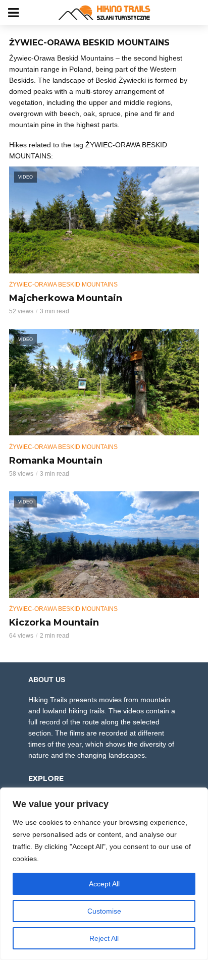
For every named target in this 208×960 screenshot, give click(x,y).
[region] (104, 873)
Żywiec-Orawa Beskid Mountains (63, 284)
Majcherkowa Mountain (65, 298)
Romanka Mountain (55, 460)
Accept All (104, 884)
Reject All (104, 938)
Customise (104, 911)
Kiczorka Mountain (54, 622)
